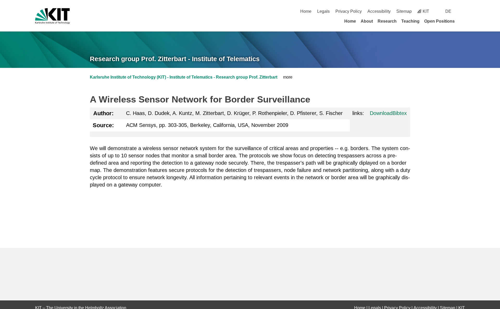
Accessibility (379, 11)
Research (387, 21)
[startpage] (463, 21)
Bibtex (399, 113)
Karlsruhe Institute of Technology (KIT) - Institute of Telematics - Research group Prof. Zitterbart (183, 77)
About (367, 21)
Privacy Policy (348, 11)
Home (305, 11)
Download (381, 113)
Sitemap (404, 11)
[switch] (463, 11)
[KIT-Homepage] (52, 16)
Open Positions (439, 21)
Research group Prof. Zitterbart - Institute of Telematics (175, 58)
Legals (323, 11)
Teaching (410, 21)
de (448, 11)
